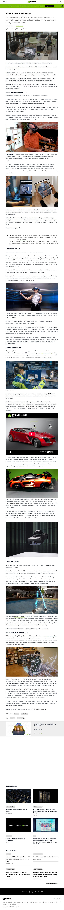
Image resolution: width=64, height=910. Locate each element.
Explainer (16, 713)
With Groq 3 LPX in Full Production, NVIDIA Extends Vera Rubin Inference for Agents (18, 874)
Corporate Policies (53, 902)
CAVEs (54, 262)
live (47, 67)
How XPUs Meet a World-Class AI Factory (45, 857)
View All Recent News (51, 883)
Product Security (7, 904)
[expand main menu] (4, 2)
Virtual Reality (21, 718)
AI (34, 835)
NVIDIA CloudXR (30, 406)
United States (57, 899)
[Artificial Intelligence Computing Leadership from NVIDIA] (32, 2)
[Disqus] (32, 759)
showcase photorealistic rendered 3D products (31, 464)
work (44, 67)
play (52, 67)
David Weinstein (19, 26)
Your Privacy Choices (18, 902)
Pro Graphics (24, 713)
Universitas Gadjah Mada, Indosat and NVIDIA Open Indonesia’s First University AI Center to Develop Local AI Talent (45, 841)
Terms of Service (32, 902)
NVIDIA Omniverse (19, 616)
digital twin (48, 357)
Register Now (37, 733)
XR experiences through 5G (42, 394)
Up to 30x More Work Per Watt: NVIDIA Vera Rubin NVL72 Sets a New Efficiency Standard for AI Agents (45, 874)
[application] (32, 483)
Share (24, 29)
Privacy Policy (6, 902)
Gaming (8, 854)
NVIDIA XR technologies (39, 709)
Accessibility (42, 902)
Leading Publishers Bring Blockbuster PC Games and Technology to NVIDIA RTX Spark (18, 859)
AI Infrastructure (38, 854)
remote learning (47, 353)
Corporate (9, 835)
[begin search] (6, 2)
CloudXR (13, 718)
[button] (32, 483)
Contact (17, 904)
